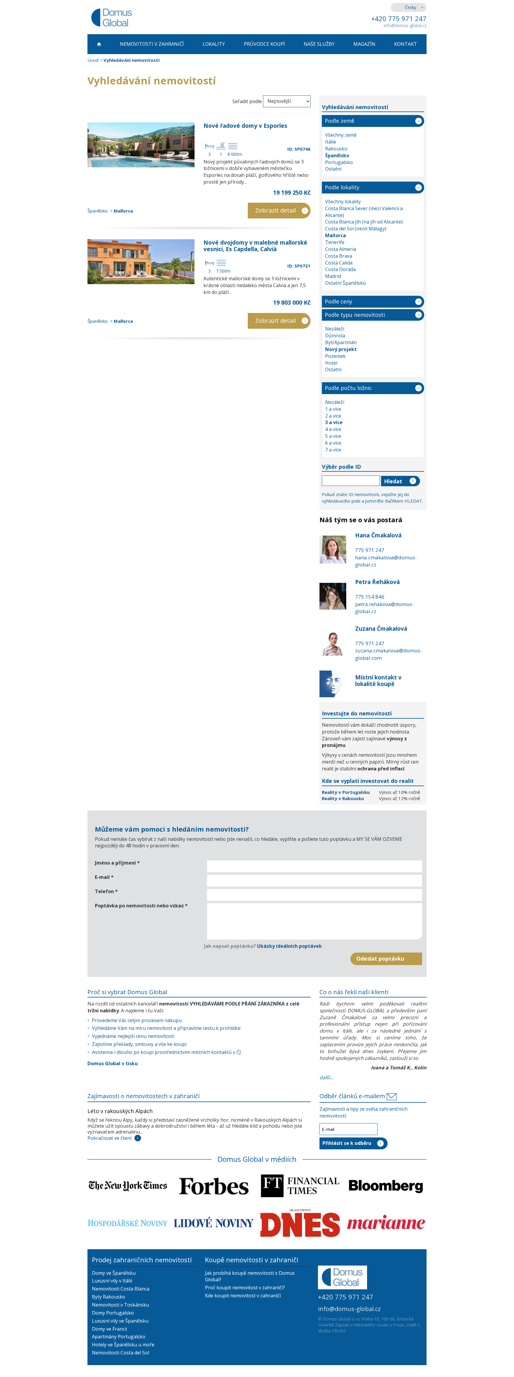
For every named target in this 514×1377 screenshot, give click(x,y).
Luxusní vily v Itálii (112, 1280)
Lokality (214, 44)
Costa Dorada (340, 269)
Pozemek (335, 356)
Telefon (106, 891)
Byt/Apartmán (341, 342)
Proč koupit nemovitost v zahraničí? (245, 1287)
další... (326, 1077)
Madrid (333, 276)
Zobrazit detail (275, 210)
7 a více (333, 449)
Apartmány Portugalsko (118, 1336)
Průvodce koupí (264, 44)
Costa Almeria (340, 249)
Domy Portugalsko (113, 1313)
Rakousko (336, 148)
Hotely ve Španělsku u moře (123, 1344)
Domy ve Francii (109, 1329)
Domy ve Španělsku (114, 1273)
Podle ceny (338, 301)
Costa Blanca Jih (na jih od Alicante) (364, 221)
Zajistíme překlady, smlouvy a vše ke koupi (139, 1044)
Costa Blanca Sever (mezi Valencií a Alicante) (364, 211)
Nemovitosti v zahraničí (152, 44)
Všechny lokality (343, 201)
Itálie (330, 142)
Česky (410, 7)
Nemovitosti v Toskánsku (120, 1305)
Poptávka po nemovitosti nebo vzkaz (141, 905)
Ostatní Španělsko (345, 283)
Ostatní (333, 169)
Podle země (339, 120)
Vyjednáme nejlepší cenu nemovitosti (133, 1036)
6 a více (333, 443)
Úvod (92, 60)
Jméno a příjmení (117, 863)
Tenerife (334, 242)
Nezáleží (334, 328)
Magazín (364, 44)
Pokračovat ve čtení (109, 1138)
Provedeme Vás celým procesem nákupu (137, 1020)
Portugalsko (339, 162)
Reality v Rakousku (343, 798)
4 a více (333, 429)
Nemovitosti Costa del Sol (120, 1352)
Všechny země (341, 135)
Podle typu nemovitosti (355, 314)
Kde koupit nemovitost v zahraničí (243, 1295)
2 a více (333, 416)
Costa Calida (338, 262)
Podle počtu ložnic (348, 387)
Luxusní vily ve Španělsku (120, 1321)
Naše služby (319, 44)
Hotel (331, 363)
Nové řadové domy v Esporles (245, 126)
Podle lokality (342, 187)
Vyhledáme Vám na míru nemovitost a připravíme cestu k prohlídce (166, 1028)
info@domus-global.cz (405, 25)
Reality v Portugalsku (346, 792)
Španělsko (97, 211)
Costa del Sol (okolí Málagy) (355, 228)
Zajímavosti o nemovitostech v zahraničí (143, 1096)
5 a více (333, 436)
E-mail (104, 877)
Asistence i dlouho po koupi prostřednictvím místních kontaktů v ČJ (166, 1052)
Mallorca (123, 211)
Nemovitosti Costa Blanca (120, 1288)
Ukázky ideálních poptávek (289, 946)
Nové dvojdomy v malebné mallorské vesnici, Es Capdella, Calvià (255, 246)
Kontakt (405, 44)
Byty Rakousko (108, 1296)
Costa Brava (338, 256)
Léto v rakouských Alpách (120, 1111)
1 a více (333, 409)
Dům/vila (335, 335)
